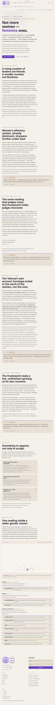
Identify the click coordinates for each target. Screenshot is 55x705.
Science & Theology (34, 675)
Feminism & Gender (33, 683)
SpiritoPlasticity (7, 217)
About (28, 2)
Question (4, 6)
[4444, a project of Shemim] (8, 660)
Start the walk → (8, 56)
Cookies (5, 691)
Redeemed (15, 6)
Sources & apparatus (10, 184)
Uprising (20, 6)
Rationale (24, 2)
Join (30, 2)
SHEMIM (10, 667)
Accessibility (6, 696)
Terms (4, 694)
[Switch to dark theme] (52, 3)
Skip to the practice (22, 56)
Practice (25, 6)
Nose (8, 6)
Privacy (5, 692)
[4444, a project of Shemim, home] (6, 3)
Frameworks (19, 2)
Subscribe (40, 667)
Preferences (6, 698)
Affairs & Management (34, 678)
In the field (30, 6)
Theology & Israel (33, 680)
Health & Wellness (33, 676)
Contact (33, 2)
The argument (13, 2)
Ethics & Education (34, 682)
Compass (11, 6)
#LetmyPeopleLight (33, 685)
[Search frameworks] (49, 3)
